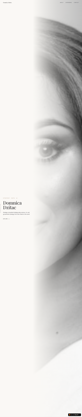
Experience (69, 2)
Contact (76, 2)
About (62, 2)
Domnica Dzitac (7, 2)
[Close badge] (79, 414)
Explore (5, 218)
